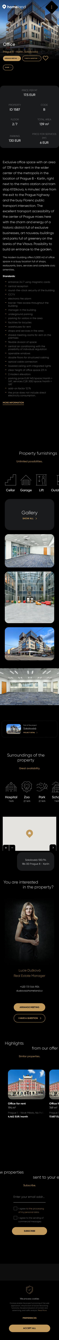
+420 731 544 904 (29, 986)
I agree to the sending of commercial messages (30, 1220)
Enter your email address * (29, 1196)
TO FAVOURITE (45, 58)
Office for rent (16, 1071)
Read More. (42, 1310)
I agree (31, 1210)
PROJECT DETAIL (10, 722)
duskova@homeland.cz (29, 990)
